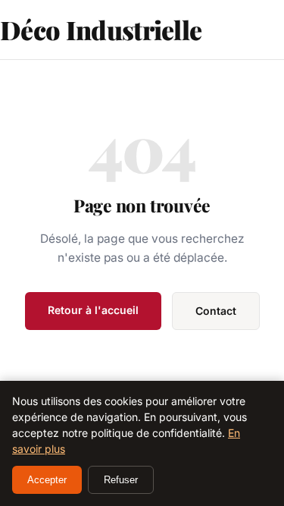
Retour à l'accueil (93, 309)
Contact (215, 310)
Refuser (121, 480)
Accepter (47, 480)
